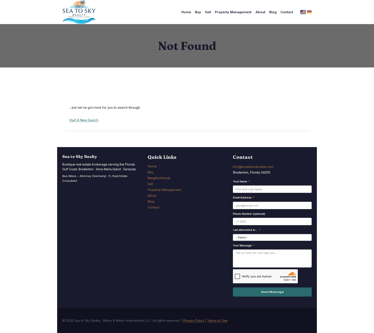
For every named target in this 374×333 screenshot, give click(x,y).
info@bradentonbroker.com (253, 167)
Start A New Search (83, 120)
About (260, 12)
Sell (208, 12)
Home (186, 12)
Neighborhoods (159, 178)
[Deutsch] (309, 12)
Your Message (242, 245)
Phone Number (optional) (249, 213)
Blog (273, 12)
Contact (286, 12)
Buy (198, 12)
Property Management (233, 12)
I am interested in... (245, 229)
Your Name (240, 181)
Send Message (272, 292)
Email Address (242, 197)
